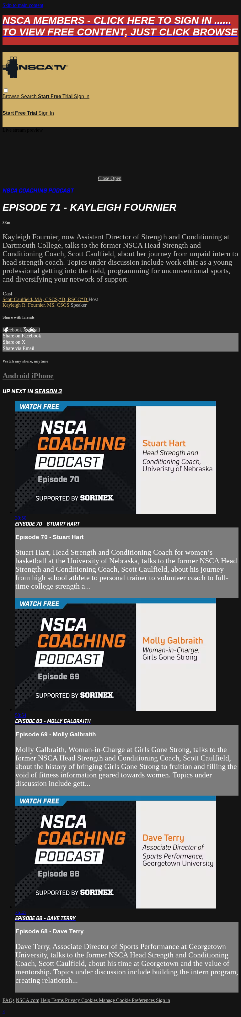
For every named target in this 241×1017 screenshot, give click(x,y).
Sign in (81, 96)
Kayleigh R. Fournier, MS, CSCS (37, 305)
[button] (6, 90)
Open (115, 178)
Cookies (90, 1000)
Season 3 (48, 391)
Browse (12, 96)
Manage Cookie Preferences (127, 1000)
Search (29, 96)
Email (34, 329)
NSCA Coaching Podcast (38, 191)
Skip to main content (23, 5)
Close (104, 178)
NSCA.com (27, 1000)
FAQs (8, 1000)
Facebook (13, 329)
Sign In (46, 113)
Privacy (73, 1000)
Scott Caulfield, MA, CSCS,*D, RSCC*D (45, 299)
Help (45, 1000)
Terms (58, 1000)
